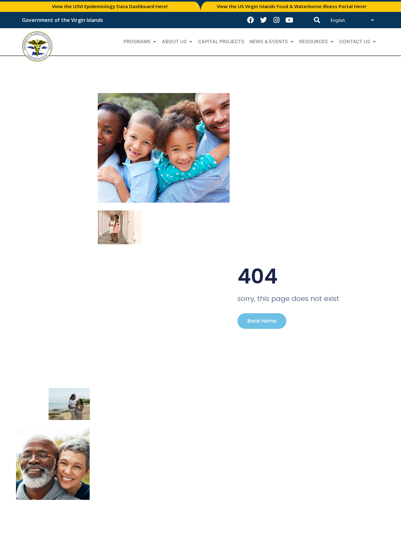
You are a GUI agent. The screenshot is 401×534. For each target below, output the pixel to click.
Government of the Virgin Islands (62, 20)
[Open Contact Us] (374, 41)
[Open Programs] (154, 41)
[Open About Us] (190, 41)
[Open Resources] (332, 41)
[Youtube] (289, 20)
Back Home (261, 320)
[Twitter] (263, 20)
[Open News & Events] (291, 41)
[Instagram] (276, 20)
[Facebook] (250, 20)
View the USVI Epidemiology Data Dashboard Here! (110, 6)
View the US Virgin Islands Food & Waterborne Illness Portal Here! (291, 6)
